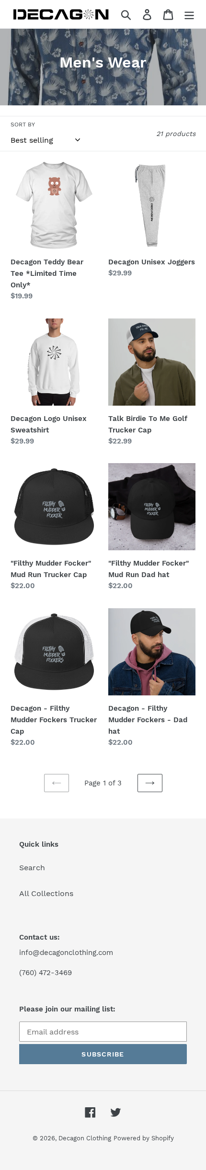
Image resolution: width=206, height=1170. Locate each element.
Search (32, 867)
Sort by (23, 124)
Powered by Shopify (144, 1138)
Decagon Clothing (84, 1138)
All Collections (46, 893)
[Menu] (189, 14)
